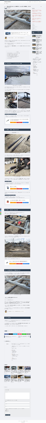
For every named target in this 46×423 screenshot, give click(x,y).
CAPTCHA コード (7, 411)
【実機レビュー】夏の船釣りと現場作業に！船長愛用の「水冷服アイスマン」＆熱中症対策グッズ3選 (36, 16)
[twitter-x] (39, 0)
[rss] (40, 0)
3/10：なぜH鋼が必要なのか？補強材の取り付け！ (13, 56)
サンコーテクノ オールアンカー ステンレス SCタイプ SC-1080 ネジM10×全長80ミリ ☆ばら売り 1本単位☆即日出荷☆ (19, 119)
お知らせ (34, 25)
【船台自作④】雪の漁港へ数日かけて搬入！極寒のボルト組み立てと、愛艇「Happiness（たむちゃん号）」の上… (19, 32)
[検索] (41, 0)
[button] (6, 334)
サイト (6, 406)
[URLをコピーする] (28, 334)
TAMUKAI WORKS (7, 1)
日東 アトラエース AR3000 (13, 186)
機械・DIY (6, 8)
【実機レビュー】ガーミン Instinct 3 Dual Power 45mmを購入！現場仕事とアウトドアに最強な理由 (36, 19)
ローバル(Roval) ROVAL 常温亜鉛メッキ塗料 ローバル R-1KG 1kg (17, 200)
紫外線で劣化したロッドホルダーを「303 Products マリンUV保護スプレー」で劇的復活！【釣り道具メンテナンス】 (37, 11)
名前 (6, 401)
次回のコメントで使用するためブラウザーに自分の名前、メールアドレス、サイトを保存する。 (15, 408)
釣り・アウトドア (35, 29)
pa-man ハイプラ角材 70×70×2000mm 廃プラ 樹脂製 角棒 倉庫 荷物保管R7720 (18, 261)
